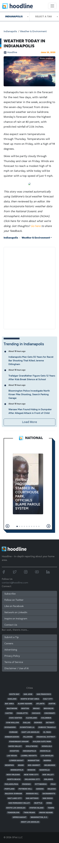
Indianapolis (10, 31)
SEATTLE (38, 803)
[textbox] (44, 16)
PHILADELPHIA (11, 784)
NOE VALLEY (48, 775)
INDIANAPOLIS (29, 751)
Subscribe (10, 594)
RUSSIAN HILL (32, 794)
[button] (7, 526)
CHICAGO (36, 713)
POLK (53, 784)
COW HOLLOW (12, 723)
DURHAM (13, 732)
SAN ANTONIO (32, 798)
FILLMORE (28, 737)
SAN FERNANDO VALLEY (19, 803)
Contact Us (10, 625)
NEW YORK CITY (31, 775)
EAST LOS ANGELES (30, 732)
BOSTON (25, 709)
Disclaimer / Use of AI (16, 668)
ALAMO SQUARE (25, 704)
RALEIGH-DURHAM (13, 794)
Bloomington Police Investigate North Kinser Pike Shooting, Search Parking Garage (29, 394)
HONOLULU (47, 746)
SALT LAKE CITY (15, 798)
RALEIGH (52, 789)
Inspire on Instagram (15, 619)
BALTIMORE (12, 709)
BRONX (36, 709)
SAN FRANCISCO (44, 694)
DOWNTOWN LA (27, 727)
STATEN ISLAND (36, 808)
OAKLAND (12, 699)
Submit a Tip (11, 637)
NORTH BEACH (13, 779)
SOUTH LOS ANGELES (15, 808)
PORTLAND (10, 789)
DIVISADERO (10, 727)
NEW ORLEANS (13, 775)
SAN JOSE (28, 694)
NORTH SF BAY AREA (30, 699)
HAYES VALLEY (15, 746)
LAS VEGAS (12, 756)
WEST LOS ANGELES (30, 822)
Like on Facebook (14, 606)
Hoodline (12, 52)
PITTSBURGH (41, 784)
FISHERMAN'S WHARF (19, 742)
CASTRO (9, 713)
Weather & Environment (33, 31)
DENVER (38, 723)
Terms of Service (13, 662)
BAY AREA (9, 704)
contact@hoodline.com (15, 583)
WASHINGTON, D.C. (39, 817)
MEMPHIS (9, 765)
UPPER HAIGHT (19, 817)
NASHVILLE (44, 770)
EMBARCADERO (12, 737)
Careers (8, 643)
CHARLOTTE (22, 713)
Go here (36, 226)
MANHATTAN (33, 761)
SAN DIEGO (48, 798)
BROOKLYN (48, 709)
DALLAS (26, 723)
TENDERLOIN (13, 813)
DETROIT (50, 723)
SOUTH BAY (14, 694)
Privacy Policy (12, 656)
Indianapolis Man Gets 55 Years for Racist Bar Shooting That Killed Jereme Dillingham (30, 360)
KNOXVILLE (45, 751)
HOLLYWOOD (32, 746)
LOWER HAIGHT (16, 761)
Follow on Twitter (13, 600)
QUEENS (40, 789)
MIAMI (21, 765)
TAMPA (51, 808)
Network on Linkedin (15, 612)
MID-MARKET (34, 765)
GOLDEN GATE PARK (42, 742)
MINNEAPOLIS (17, 770)
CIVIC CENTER (15, 718)
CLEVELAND (31, 718)
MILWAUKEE (49, 765)
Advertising (10, 650)
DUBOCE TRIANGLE (47, 727)
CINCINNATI (49, 713)
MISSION (31, 770)
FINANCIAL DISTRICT (46, 737)
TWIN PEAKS (29, 813)
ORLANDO (48, 779)
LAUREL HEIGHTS (29, 756)
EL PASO (47, 732)
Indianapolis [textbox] (14, 16)
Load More (29, 422)
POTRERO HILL (25, 789)
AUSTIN (52, 704)
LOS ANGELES (47, 756)
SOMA (49, 803)
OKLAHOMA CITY (32, 779)
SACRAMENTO (49, 794)
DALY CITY (47, 699)
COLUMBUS (46, 718)
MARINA (47, 761)
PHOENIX (26, 784)
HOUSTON (14, 751)
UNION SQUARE (46, 813)
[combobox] (14, 16)
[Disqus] (29, 287)
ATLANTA (40, 704)
